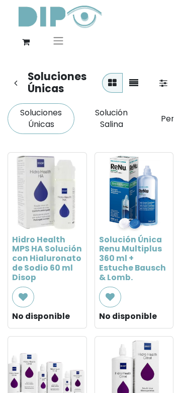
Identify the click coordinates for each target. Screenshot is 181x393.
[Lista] (134, 83)
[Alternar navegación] (58, 42)
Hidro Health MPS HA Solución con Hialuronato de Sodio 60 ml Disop (47, 259)
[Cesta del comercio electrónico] (26, 42)
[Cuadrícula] (112, 83)
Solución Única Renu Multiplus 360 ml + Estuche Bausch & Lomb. (132, 259)
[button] (23, 297)
